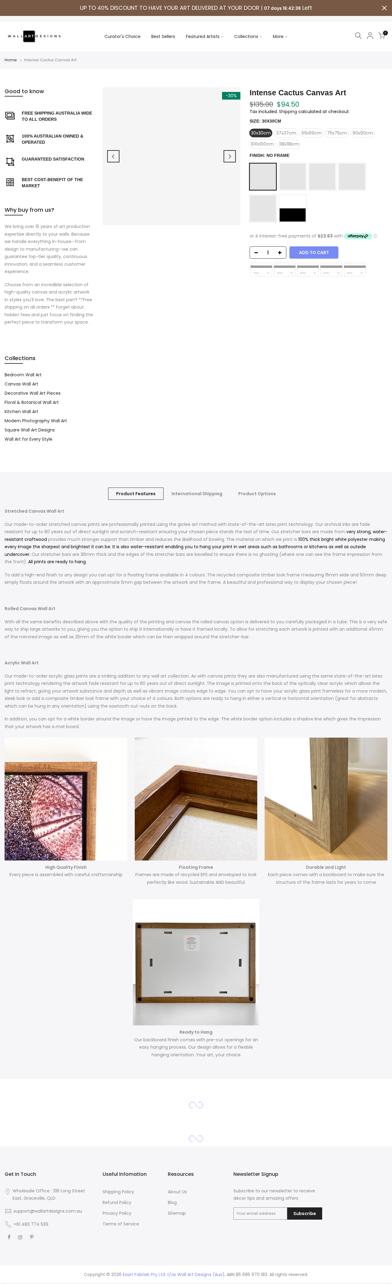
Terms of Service (121, 1224)
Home (11, 60)
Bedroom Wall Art (23, 375)
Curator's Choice (122, 36)
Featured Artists (203, 36)
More (278, 36)
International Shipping (197, 494)
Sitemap (177, 1213)
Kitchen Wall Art (21, 411)
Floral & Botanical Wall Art (32, 402)
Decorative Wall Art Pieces (33, 393)
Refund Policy (117, 1202)
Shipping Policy (118, 1192)
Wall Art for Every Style (28, 439)
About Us (177, 1192)
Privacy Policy (117, 1213)
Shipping (288, 111)
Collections (246, 36)
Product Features (136, 494)
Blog (172, 1202)
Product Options (257, 494)
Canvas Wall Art (21, 384)
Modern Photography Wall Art (36, 421)
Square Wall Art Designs (30, 430)
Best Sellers (163, 36)
